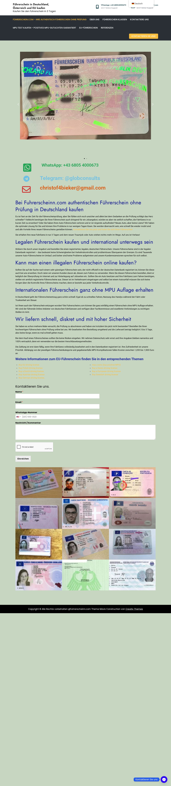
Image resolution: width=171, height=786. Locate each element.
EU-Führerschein (88, 27)
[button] (18, 104)
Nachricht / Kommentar (28, 423)
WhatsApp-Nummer (26, 412)
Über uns (94, 19)
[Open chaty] (164, 779)
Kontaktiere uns (139, 19)
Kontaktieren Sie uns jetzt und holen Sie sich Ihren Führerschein (103, 229)
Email (19, 402)
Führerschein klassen (115, 19)
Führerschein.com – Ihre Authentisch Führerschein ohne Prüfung (50, 19)
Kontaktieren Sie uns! (144, 36)
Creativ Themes (134, 609)
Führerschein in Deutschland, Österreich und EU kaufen (31, 6)
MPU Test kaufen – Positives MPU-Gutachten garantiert (44, 27)
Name (19, 392)
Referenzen (107, 27)
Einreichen (23, 458)
